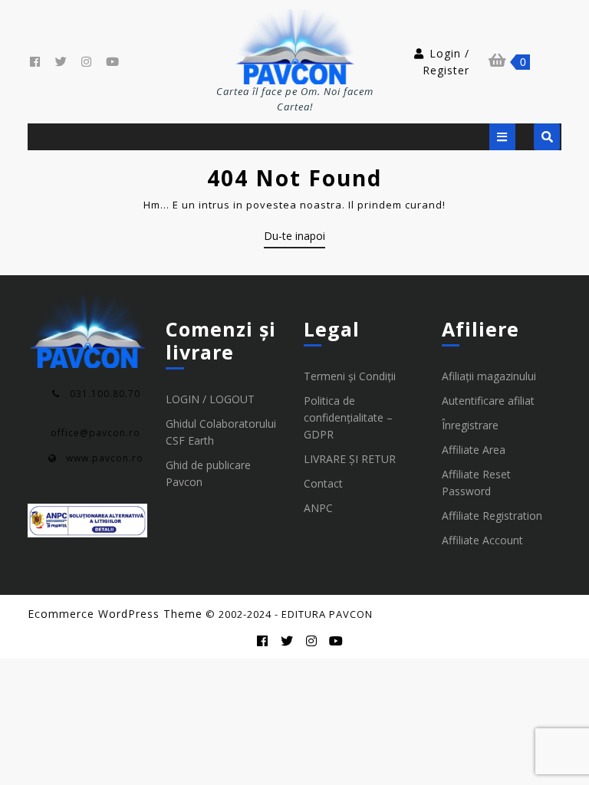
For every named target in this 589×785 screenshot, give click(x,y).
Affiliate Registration (492, 515)
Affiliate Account (482, 540)
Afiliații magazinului (489, 376)
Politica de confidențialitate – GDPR (348, 417)
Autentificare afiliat (488, 400)
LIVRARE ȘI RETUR (350, 459)
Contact (323, 483)
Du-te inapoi (294, 238)
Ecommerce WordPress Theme (115, 613)
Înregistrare (470, 425)
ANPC (318, 508)
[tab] (502, 136)
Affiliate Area (473, 449)
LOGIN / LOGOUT (210, 399)
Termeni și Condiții (350, 376)
